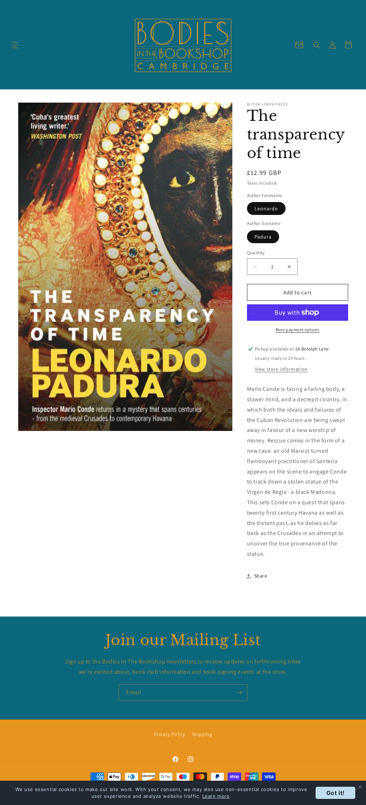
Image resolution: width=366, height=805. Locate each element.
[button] (15, 45)
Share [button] (260, 576)
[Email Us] (299, 45)
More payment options (298, 329)
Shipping (202, 734)
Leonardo (266, 208)
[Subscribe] (239, 692)
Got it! (335, 792)
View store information (281, 369)
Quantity (256, 253)
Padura (263, 237)
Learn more (216, 796)
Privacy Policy (169, 734)
